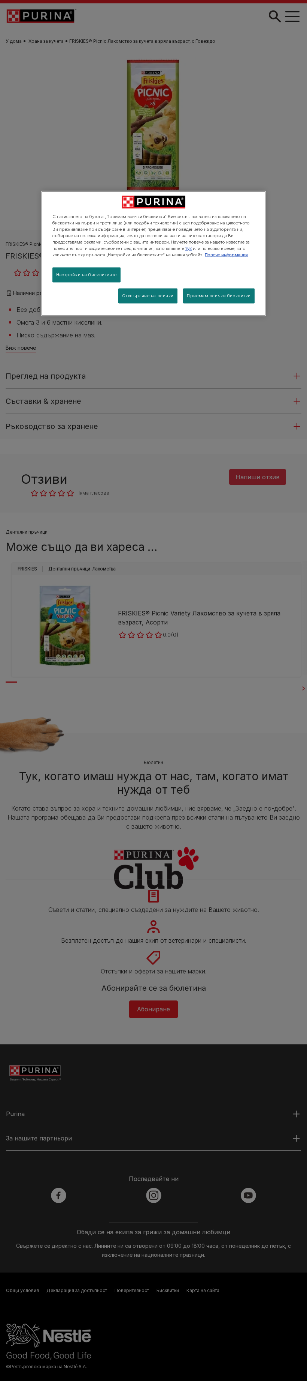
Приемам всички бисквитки (219, 295)
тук (188, 248)
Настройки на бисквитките (86, 274)
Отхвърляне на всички (148, 295)
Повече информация (226, 254)
